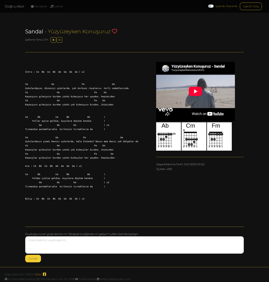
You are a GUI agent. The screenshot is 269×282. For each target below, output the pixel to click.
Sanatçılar (40, 6)
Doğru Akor (14, 6)
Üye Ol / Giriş (251, 6)
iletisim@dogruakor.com (115, 279)
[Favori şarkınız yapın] (114, 31)
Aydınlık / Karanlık (226, 6)
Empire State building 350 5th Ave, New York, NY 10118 (41, 279)
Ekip (38, 274)
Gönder (33, 258)
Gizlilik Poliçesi (87, 279)
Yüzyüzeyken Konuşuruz (79, 31)
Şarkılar (58, 6)
